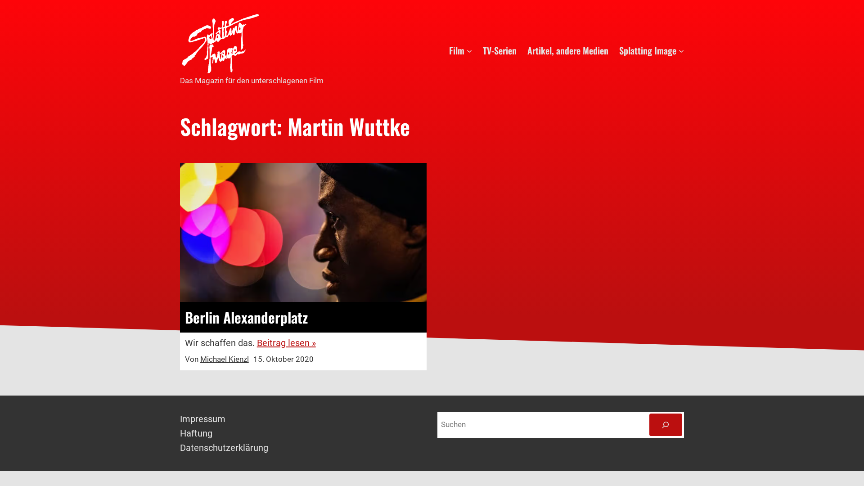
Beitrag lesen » (286, 343)
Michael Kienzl (224, 359)
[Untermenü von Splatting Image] (681, 50)
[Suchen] (665, 425)
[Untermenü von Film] (469, 50)
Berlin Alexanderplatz (246, 317)
